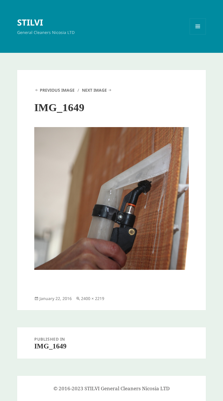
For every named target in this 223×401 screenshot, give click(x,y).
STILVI (30, 22)
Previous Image (57, 90)
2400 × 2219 (92, 298)
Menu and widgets (198, 34)
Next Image (94, 90)
